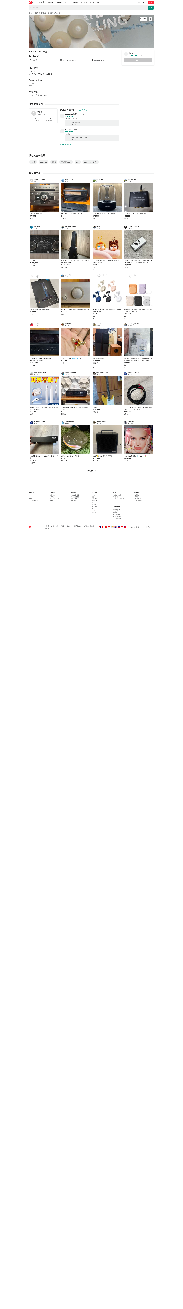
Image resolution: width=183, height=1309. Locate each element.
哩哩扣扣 (94, 495)
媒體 (57, 526)
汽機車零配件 (95, 504)
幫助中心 (47, 526)
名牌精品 (52, 500)
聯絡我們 (52, 526)
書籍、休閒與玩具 (139, 500)
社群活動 (94, 500)
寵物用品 (73, 500)
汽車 (93, 502)
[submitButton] (151, 8)
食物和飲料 (116, 511)
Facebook (31, 495)
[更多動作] (150, 19)
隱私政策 (92, 526)
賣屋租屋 (94, 506)
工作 (93, 510)
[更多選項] (31, 221)
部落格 (30, 499)
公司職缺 (67, 526)
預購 (93, 497)
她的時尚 (52, 497)
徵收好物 (94, 499)
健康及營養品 (116, 509)
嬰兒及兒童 (74, 499)
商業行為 (47, 528)
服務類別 (94, 512)
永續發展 (62, 526)
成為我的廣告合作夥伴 (77, 526)
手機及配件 (116, 497)
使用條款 (86, 526)
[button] (46, 115)
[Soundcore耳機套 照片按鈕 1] (91, 31)
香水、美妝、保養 (54, 499)
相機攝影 (136, 495)
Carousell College (33, 500)
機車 (93, 508)
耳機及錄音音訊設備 (118, 499)
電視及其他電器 (75, 497)
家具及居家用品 (75, 495)
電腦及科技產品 (117, 495)
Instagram (31, 497)
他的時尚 (52, 495)
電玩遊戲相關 (116, 514)
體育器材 (115, 513)
